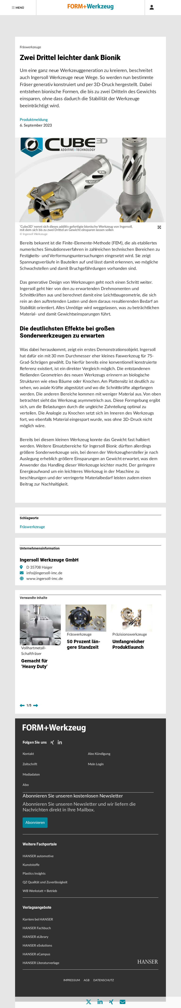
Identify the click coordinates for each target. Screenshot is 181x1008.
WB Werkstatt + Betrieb (40, 891)
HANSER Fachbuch (37, 928)
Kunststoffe (31, 865)
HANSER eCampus (36, 954)
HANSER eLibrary (35, 937)
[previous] (22, 705)
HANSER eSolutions (37, 945)
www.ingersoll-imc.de (44, 579)
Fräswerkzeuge (32, 527)
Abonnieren (35, 823)
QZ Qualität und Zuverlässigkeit (45, 882)
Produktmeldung (34, 120)
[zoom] (159, 227)
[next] (35, 705)
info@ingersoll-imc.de (44, 573)
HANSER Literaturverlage (41, 963)
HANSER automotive (38, 856)
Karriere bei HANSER (38, 919)
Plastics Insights (34, 873)
